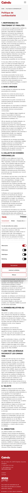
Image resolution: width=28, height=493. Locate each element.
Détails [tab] (13, 220)
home (2, 8)
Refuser (14, 274)
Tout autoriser (14, 265)
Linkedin (3, 472)
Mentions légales (6, 488)
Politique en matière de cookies (11, 486)
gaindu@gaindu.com (8, 467)
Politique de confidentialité (13, 8)
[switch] (24, 250)
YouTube (3, 474)
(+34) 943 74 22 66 (8, 465)
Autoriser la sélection (14, 270)
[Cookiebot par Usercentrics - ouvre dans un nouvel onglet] (20, 217)
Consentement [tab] (5, 220)
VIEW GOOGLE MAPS (6, 469)
